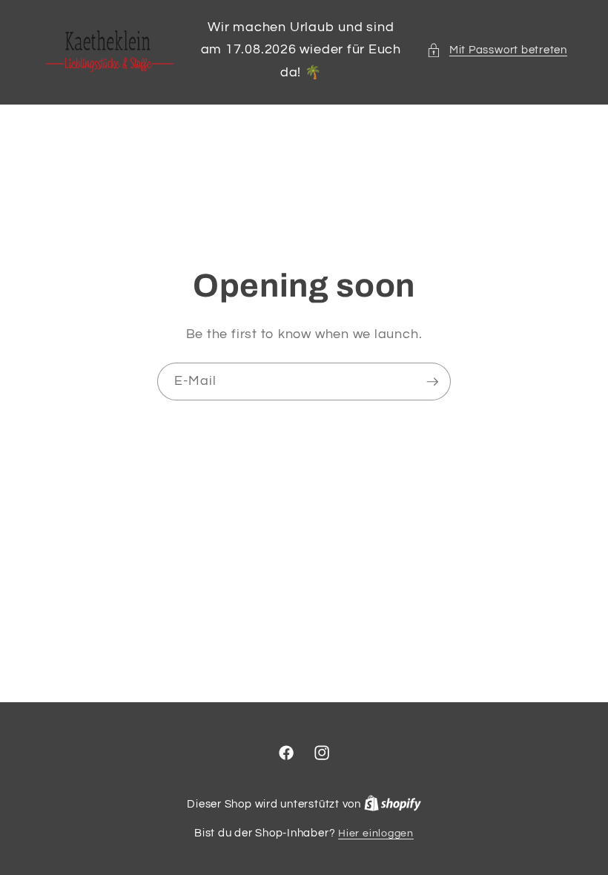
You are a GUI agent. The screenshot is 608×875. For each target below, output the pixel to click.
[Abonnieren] (432, 382)
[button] (496, 50)
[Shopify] (392, 804)
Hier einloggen (376, 833)
